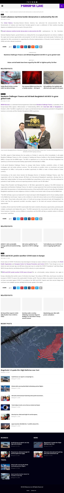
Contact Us (33, 490)
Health (2, 253)
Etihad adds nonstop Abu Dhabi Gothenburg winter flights (27, 386)
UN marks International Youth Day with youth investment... (28, 396)
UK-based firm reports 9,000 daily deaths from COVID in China (9, 315)
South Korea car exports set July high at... (23, 377)
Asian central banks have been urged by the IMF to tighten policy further (32, 62)
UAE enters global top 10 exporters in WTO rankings (30, 245)
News (2, 14)
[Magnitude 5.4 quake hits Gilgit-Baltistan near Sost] (32, 347)
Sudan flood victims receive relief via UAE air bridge (9, 87)
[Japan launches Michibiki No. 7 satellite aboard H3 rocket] (5, 426)
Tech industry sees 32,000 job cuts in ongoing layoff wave (53, 245)
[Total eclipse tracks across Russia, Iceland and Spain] (5, 407)
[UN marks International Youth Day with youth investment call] (5, 398)
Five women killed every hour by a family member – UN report (32, 87)
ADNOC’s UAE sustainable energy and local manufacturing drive (10, 246)
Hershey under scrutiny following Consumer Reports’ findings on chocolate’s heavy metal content (31, 315)
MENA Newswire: (5, 104)
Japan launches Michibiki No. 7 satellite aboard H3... (25, 424)
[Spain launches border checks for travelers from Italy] (5, 476)
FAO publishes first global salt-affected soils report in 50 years (53, 87)
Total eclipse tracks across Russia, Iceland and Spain (26, 405)
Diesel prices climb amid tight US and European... (25, 414)
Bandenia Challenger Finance (44, 104)
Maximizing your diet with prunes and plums (51, 314)
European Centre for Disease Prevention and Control (29, 264)
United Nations (8, 23)
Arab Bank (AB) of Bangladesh (52, 107)
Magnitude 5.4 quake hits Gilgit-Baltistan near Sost (20, 370)
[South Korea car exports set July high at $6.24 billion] (5, 379)
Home (28, 490)
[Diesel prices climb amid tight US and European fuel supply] (5, 417)
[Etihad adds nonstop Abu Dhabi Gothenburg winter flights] (5, 389)
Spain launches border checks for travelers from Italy (20, 475)
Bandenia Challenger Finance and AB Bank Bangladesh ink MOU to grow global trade (32, 55)
